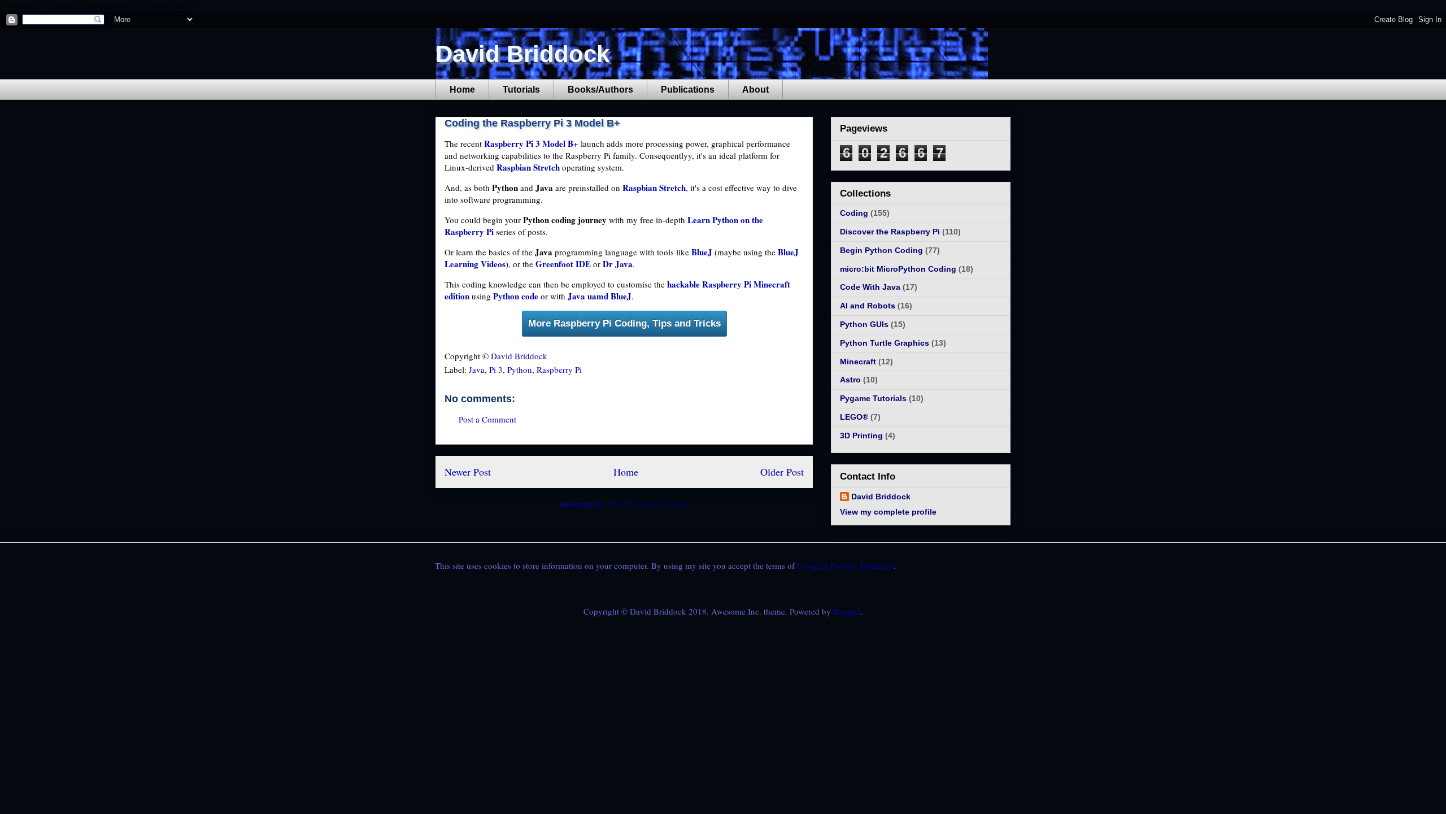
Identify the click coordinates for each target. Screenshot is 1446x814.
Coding (854, 212)
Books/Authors (600, 89)
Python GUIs (864, 324)
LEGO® (854, 416)
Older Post (782, 471)
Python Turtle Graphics (884, 342)
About (755, 89)
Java (477, 369)
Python (519, 369)
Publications (688, 89)
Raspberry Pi (559, 369)
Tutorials (521, 89)
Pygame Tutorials (873, 398)
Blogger (847, 611)
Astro (850, 379)
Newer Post (468, 471)
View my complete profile (888, 511)
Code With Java (870, 286)
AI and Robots (867, 305)
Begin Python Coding (881, 250)
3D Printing (861, 435)
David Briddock (522, 54)
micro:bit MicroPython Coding (898, 268)
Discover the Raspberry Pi (890, 231)
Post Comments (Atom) (648, 504)
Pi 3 (496, 369)
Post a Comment (487, 419)
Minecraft (858, 361)
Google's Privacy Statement (845, 565)
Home (462, 89)
